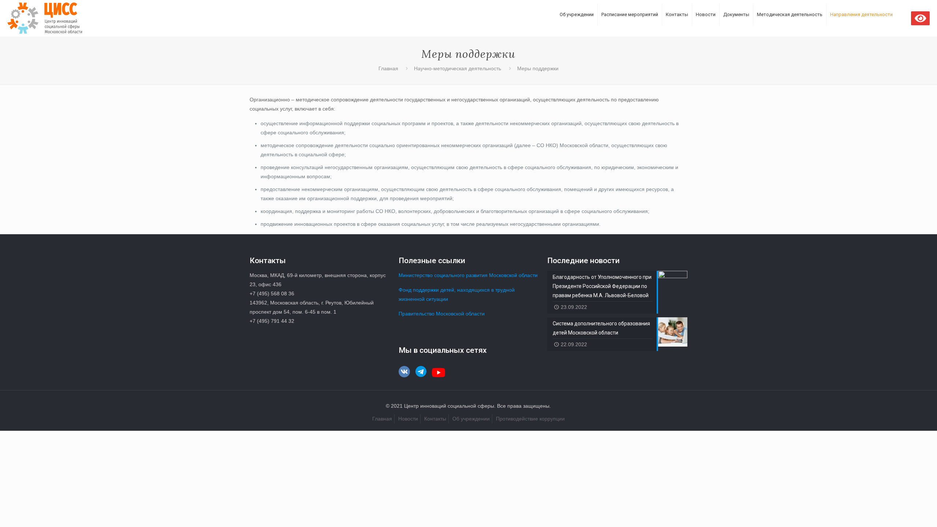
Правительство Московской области (442, 314)
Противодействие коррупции (530, 419)
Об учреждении (471, 419)
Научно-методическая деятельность (457, 68)
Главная (388, 68)
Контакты (435, 419)
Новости (408, 419)
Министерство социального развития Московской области (468, 275)
